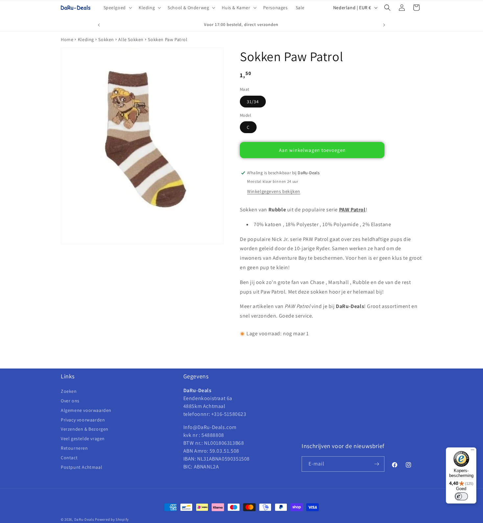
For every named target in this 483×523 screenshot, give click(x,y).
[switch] (461, 496)
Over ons (70, 401)
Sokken (106, 39)
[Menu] (472, 451)
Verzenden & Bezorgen (84, 429)
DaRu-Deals (84, 519)
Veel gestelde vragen (83, 438)
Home (67, 39)
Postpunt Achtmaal (81, 467)
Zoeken (69, 391)
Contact (69, 458)
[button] (117, 7)
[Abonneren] (377, 464)
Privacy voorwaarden (83, 420)
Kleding (86, 39)
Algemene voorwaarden (86, 410)
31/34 (253, 102)
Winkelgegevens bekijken (273, 191)
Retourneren (74, 448)
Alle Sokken (131, 39)
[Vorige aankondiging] (99, 25)
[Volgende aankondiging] (384, 25)
